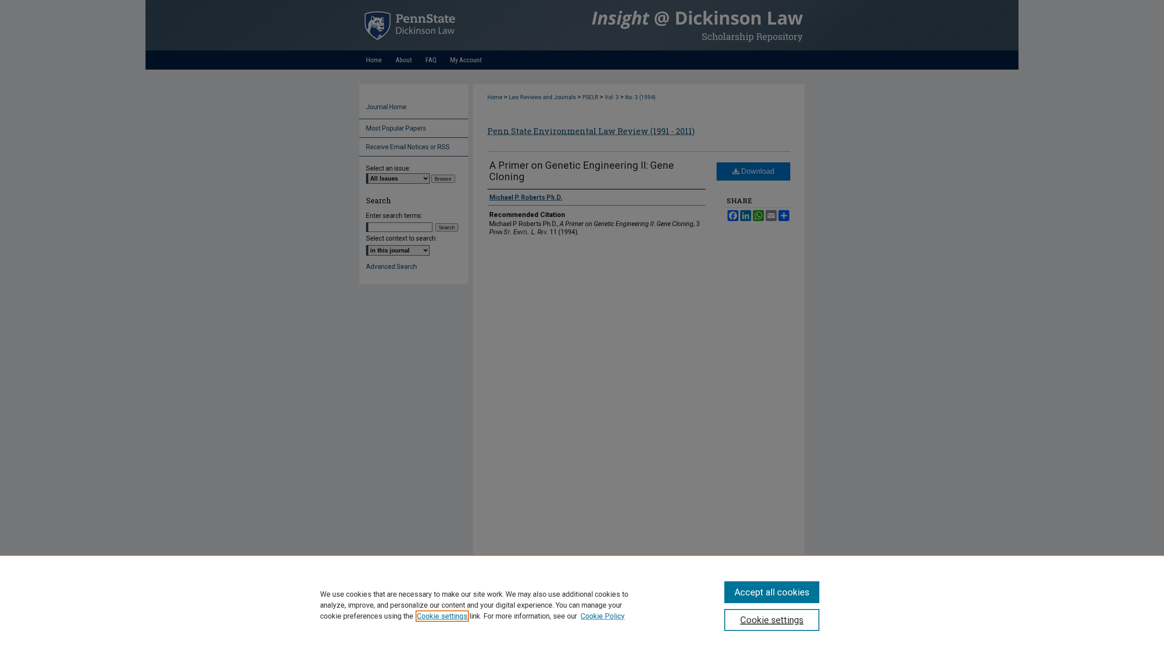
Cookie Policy (603, 616)
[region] (582, 605)
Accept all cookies (771, 592)
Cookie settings (442, 616)
